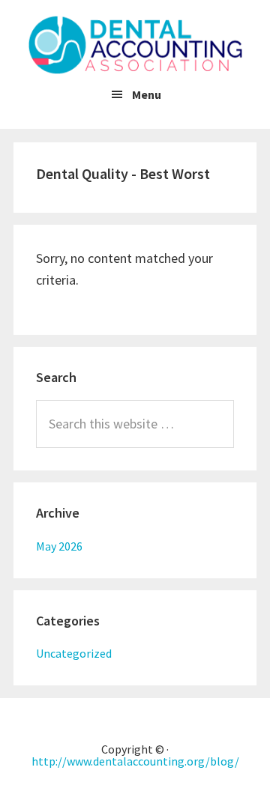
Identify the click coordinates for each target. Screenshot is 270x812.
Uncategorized (74, 653)
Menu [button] (146, 94)
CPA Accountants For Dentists (135, 45)
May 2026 (59, 546)
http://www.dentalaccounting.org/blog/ (135, 761)
